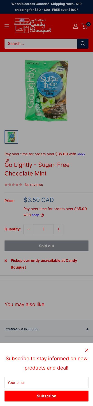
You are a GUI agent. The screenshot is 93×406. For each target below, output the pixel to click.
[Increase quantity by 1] (58, 229)
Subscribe (46, 396)
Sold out (46, 246)
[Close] (86, 350)
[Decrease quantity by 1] (28, 229)
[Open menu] (7, 26)
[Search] (82, 44)
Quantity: (13, 229)
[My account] (75, 26)
